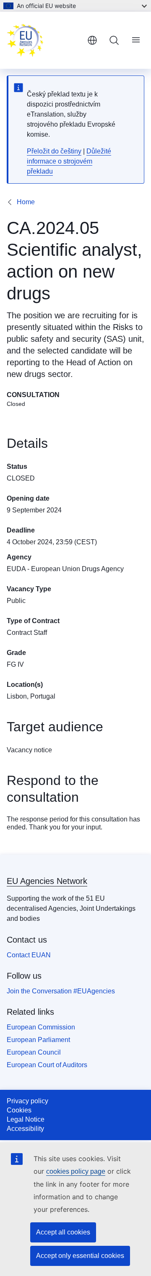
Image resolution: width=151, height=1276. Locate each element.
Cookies (19, 1110)
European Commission (41, 1027)
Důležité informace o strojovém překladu (69, 161)
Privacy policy (27, 1100)
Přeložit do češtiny (54, 151)
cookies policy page (75, 1171)
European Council (34, 1052)
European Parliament (38, 1039)
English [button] (92, 40)
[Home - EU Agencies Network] (44, 40)
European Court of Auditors (47, 1064)
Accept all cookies (63, 1232)
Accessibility (25, 1128)
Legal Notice (25, 1119)
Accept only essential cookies (80, 1255)
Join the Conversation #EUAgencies (61, 991)
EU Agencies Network (47, 881)
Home (26, 201)
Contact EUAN (29, 955)
